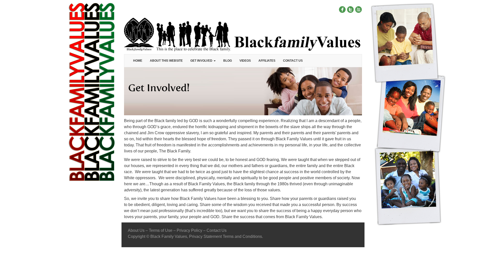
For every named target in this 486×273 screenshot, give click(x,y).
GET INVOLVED (201, 60)
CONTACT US (293, 60)
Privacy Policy (189, 230)
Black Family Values (168, 236)
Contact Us (217, 230)
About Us (136, 230)
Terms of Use (160, 230)
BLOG (227, 60)
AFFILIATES (266, 60)
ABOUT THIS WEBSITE (166, 60)
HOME (137, 60)
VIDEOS (245, 60)
